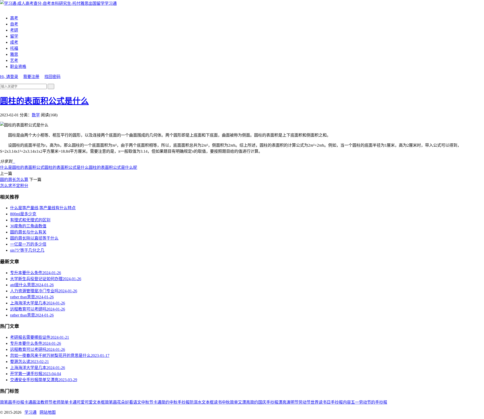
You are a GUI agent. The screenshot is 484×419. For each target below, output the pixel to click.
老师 (56, 402)
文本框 (208, 402)
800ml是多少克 (23, 214)
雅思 (14, 54)
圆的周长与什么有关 (28, 232)
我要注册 (31, 76)
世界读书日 (321, 402)
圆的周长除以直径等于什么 (34, 238)
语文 (137, 402)
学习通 (111, 3)
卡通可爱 (77, 402)
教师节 (46, 402)
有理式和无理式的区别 (30, 220)
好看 (129, 402)
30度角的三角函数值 (28, 226)
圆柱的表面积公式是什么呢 (113, 167)
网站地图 (48, 412)
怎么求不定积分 (14, 186)
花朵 (121, 402)
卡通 (28, 402)
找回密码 (52, 76)
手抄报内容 (341, 402)
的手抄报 (379, 402)
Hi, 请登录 (9, 76)
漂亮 (282, 402)
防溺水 (196, 402)
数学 (36, 115)
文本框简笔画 (105, 402)
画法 (36, 402)
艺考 (14, 60)
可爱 (89, 402)
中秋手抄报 (179, 402)
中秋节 (147, 402)
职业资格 (18, 66)
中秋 (226, 402)
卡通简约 (161, 402)
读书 (218, 402)
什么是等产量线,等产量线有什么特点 (43, 208)
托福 (14, 48)
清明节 (292, 402)
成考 (14, 42)
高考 (14, 18)
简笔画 (6, 402)
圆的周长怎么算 (14, 179)
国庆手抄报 (268, 402)
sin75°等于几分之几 (27, 250)
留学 (14, 36)
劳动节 (304, 402)
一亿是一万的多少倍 (28, 244)
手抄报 (18, 402)
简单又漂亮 (240, 402)
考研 (14, 30)
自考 (14, 24)
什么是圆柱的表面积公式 (22, 167)
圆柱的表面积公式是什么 (44, 101)
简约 (254, 402)
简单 (64, 402)
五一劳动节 (361, 402)
